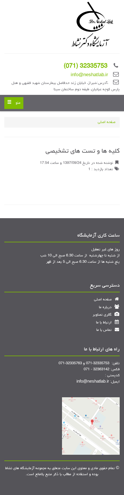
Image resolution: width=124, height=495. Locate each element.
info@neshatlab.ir (89, 75)
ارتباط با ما (104, 323)
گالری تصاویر (103, 315)
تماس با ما (104, 330)
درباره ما (106, 307)
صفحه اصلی (106, 122)
